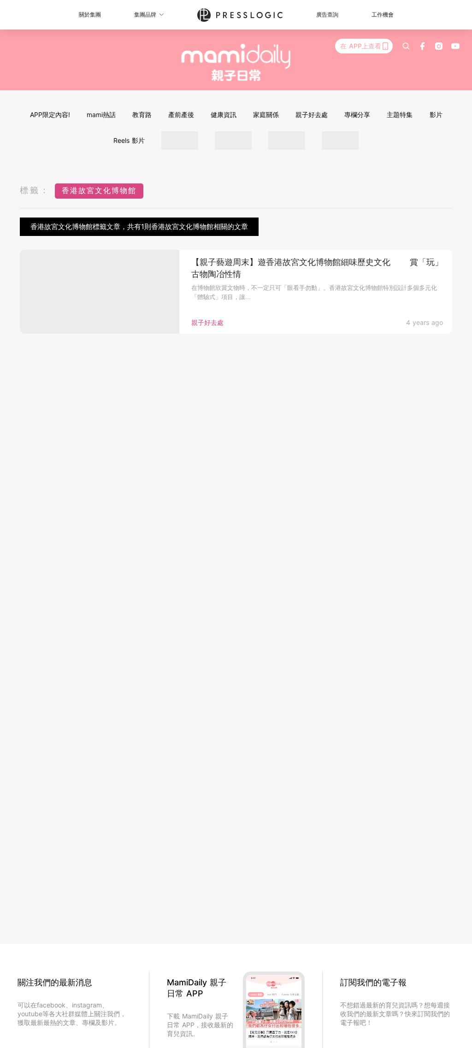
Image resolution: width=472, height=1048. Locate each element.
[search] (406, 46)
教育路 (142, 114)
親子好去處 (311, 114)
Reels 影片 (129, 140)
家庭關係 (266, 114)
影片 (436, 114)
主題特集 (400, 114)
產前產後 (181, 114)
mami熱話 (101, 114)
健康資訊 (223, 114)
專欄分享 (357, 114)
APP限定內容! (50, 114)
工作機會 (383, 14)
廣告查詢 (327, 14)
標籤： (35, 190)
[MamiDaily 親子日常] (236, 62)
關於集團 (90, 14)
